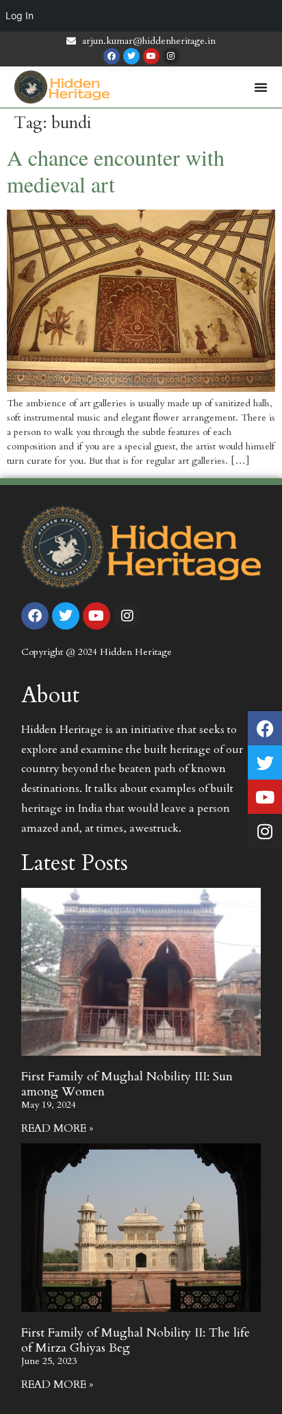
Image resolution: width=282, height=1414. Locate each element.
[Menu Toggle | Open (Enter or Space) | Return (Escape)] (261, 87)
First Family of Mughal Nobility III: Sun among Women (127, 1084)
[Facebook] (111, 56)
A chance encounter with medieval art (116, 170)
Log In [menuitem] (19, 15)
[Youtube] (151, 56)
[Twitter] (131, 56)
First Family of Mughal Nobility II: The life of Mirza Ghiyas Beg (135, 1340)
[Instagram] (171, 56)
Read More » (57, 1128)
